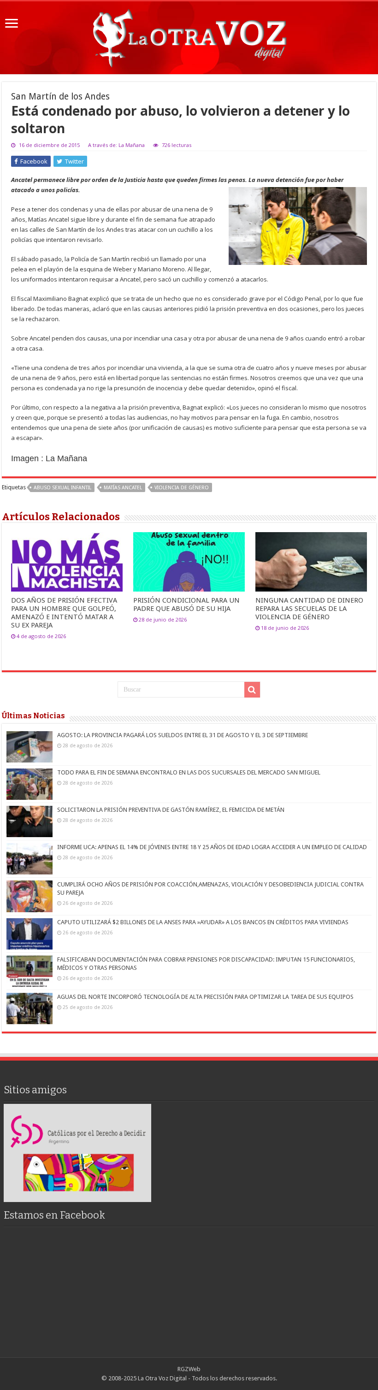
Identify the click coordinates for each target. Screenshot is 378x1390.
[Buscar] (252, 690)
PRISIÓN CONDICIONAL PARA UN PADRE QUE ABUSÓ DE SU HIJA (186, 604)
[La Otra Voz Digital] (189, 36)
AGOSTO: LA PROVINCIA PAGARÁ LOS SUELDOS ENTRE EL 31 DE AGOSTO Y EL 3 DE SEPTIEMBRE (182, 735)
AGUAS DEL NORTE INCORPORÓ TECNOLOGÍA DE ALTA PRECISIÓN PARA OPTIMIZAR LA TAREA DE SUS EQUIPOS (205, 996)
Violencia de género (181, 488)
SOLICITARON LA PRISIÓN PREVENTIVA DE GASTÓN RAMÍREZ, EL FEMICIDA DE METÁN (170, 809)
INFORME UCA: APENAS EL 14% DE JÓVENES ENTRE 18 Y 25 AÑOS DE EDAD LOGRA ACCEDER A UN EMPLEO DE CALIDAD (212, 847)
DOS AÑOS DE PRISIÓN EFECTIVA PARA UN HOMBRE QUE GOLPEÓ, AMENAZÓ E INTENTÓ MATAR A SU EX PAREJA (64, 612)
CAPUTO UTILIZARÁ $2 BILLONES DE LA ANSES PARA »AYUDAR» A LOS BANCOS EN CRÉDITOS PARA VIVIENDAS (202, 922)
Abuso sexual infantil (62, 488)
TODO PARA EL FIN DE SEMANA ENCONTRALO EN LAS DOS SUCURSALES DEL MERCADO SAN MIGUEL (188, 772)
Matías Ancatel (123, 488)
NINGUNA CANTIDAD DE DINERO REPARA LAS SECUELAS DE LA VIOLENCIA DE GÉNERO (309, 608)
